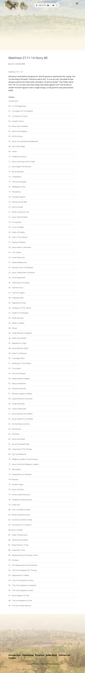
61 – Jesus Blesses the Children (20, 414)
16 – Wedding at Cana (16, 187)
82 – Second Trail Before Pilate (20, 520)
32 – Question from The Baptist (20, 267)
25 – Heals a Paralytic (16, 232)
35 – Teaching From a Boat (18, 283)
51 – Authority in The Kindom (19, 363)
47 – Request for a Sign (17, 343)
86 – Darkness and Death (18, 540)
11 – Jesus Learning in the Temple (21, 161)
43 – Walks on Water (16, 323)
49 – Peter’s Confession (17, 353)
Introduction (13, 101)
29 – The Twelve (14, 252)
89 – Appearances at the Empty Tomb (23, 555)
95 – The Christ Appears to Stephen (22, 585)
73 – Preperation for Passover (20, 474)
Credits (12, 658)
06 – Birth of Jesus (15, 136)
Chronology (28, 655)
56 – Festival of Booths (17, 388)
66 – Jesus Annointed (16, 439)
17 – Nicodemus (14, 192)
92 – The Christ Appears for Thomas (22, 570)
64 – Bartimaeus (14, 429)
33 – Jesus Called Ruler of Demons (21, 272)
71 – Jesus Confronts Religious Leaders (23, 464)
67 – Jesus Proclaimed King (18, 444)
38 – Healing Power (16, 298)
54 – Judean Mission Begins (19, 378)
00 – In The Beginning (17, 106)
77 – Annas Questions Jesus (19, 494)
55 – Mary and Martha (17, 383)
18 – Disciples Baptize (16, 197)
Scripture (39, 655)
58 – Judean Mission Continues (20, 399)
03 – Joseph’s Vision (16, 121)
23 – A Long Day (14, 222)
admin (12, 64)
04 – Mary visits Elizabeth (18, 126)
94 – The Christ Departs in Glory (20, 580)
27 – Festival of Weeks (17, 242)
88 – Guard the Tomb (16, 550)
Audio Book (51, 655)
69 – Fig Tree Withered (17, 454)
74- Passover (13, 479)
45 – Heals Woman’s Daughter (20, 333)
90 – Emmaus (13, 560)
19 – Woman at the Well (17, 202)
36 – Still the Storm (15, 288)
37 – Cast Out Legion (16, 293)
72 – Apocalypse (14, 469)
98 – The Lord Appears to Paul (20, 600)
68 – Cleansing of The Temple (20, 449)
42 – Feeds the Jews (16, 318)
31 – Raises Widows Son (17, 262)
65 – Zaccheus (13, 434)
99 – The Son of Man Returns (19, 605)
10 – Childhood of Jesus (17, 156)
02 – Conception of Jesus (18, 116)
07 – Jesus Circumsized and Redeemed (23, 141)
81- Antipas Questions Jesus (19, 515)
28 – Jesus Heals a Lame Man (19, 247)
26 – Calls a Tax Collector (18, 237)
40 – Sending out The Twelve (19, 308)
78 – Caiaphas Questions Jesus (20, 499)
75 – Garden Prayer (15, 484)
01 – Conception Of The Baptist (20, 111)
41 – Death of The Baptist (18, 313)
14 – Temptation (14, 177)
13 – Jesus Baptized (16, 171)
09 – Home (12, 151)
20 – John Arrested (15, 207)
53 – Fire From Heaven (17, 373)
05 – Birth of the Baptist (17, 131)
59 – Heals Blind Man (16, 404)
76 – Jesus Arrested (15, 489)
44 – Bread (12, 328)
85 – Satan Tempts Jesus (18, 535)
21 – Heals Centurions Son (18, 212)
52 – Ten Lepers (14, 368)
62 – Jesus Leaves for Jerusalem (20, 419)
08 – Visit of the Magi (16, 146)
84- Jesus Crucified (15, 530)
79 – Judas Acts (14, 505)
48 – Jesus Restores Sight (18, 348)
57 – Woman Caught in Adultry (20, 393)
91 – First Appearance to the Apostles (23, 565)
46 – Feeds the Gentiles (17, 338)
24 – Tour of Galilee (16, 227)
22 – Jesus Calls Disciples (18, 217)
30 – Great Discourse (16, 257)
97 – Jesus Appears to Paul (18, 595)
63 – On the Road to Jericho (19, 424)
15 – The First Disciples (17, 182)
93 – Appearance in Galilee (18, 575)
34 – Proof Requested (16, 277)
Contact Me (64, 655)
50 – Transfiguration (16, 358)
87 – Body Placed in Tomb (18, 545)
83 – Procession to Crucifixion (19, 525)
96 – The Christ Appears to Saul (20, 590)
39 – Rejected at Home (17, 303)
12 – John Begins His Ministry (19, 166)
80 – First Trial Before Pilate (19, 509)
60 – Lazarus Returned (17, 409)
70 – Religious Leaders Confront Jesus (23, 459)
